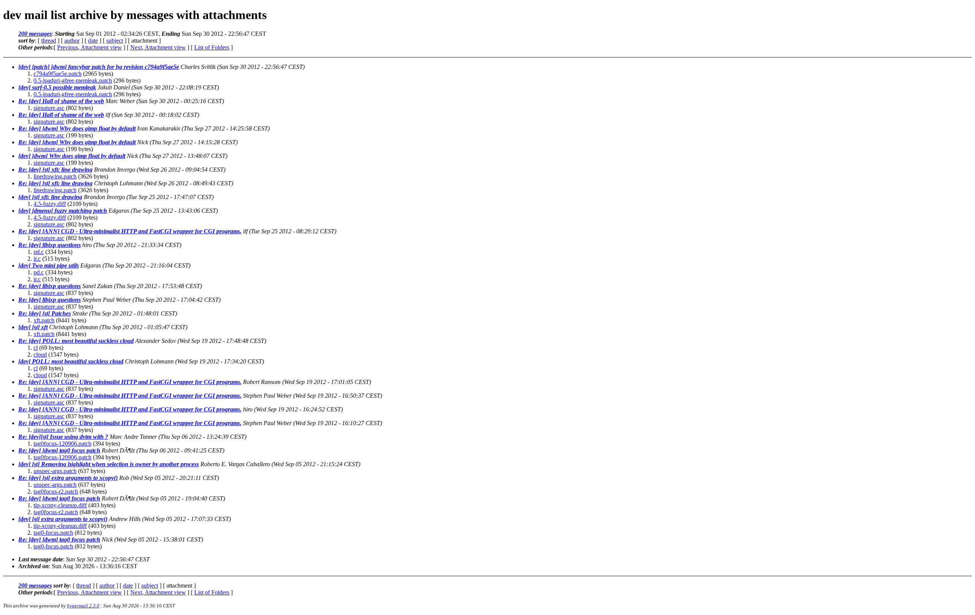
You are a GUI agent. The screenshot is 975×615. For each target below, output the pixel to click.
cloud (40, 354)
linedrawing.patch (55, 176)
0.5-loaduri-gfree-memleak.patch (73, 80)
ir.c (37, 258)
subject (114, 40)
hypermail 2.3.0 (83, 606)
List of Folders (211, 47)
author (72, 40)
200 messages (35, 33)
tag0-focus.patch (53, 532)
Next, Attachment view (158, 47)
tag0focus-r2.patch (56, 491)
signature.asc (49, 108)
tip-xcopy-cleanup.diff (60, 505)
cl (36, 347)
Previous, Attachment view (89, 47)
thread (48, 40)
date (93, 40)
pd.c (39, 252)
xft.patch (44, 320)
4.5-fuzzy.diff (50, 204)
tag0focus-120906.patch (62, 443)
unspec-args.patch (55, 471)
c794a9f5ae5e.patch (58, 73)
